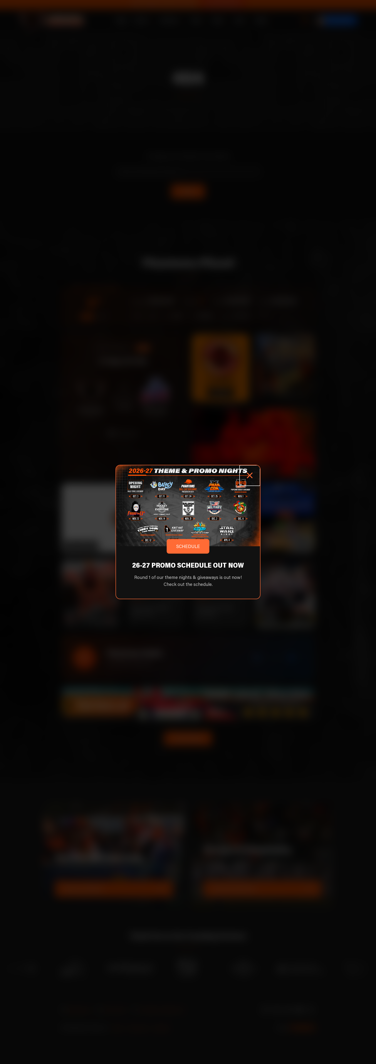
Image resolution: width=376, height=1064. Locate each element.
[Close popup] (250, 475)
